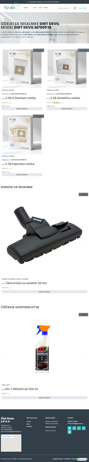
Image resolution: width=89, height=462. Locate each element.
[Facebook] (69, 428)
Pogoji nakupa (58, 459)
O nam (35, 7)
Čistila (4, 385)
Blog (40, 7)
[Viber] (84, 428)
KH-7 (8, 385)
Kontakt (46, 7)
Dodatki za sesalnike (8, 279)
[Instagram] (74, 428)
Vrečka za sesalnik (8, 90)
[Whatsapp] (79, 428)
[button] (38, 50)
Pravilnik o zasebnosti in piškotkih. (76, 459)
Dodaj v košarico (22, 109)
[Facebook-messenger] (69, 432)
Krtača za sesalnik (22, 279)
